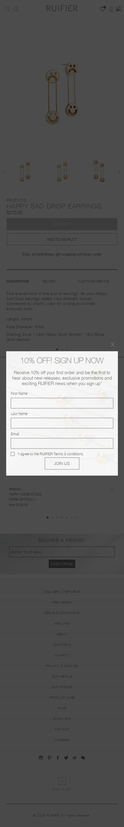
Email (15, 434)
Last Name (19, 413)
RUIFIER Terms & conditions (61, 454)
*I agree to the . (50, 454)
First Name (19, 393)
